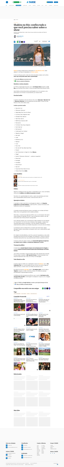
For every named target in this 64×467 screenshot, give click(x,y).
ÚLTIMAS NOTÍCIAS (11, 5)
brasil (38, 447)
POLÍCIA (46, 5)
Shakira (15, 70)
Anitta (25, 170)
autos (38, 445)
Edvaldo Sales (21, 36)
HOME (14, 19)
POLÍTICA (30, 5)
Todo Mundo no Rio (39, 70)
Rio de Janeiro (34, 72)
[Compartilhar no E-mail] (24, 42)
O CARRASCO (50, 5)
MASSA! (51, 447)
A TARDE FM (52, 446)
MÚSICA (17, 19)
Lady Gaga (26, 269)
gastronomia (43, 448)
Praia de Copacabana (17, 293)
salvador (38, 454)
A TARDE (51, 445)
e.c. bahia (43, 445)
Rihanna (34, 152)
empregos (43, 447)
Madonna (41, 263)
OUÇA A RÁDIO (17, 2)
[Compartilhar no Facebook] (20, 42)
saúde (38, 448)
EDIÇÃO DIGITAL (56, 5)
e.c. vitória (43, 446)
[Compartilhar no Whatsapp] (18, 42)
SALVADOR (38, 5)
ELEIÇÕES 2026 (19, 5)
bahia (38, 446)
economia (38, 455)
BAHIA (42, 5)
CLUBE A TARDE (50, 2)
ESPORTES (34, 5)
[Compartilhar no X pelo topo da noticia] (22, 42)
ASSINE (56, 2)
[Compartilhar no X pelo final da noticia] (47, 288)
